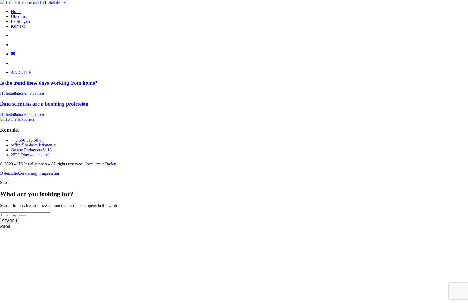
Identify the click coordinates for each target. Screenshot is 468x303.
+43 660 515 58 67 (27, 140)
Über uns (19, 16)
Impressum (50, 173)
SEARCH (9, 221)
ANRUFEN (21, 72)
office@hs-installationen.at (33, 145)
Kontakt (18, 26)
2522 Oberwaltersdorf (29, 154)
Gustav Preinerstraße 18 (31, 150)
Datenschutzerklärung (18, 173)
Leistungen (20, 21)
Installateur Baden (100, 164)
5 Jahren (37, 93)
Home (16, 11)
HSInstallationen (15, 93)
